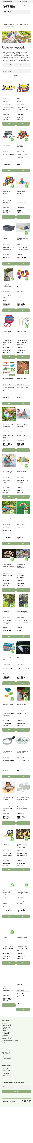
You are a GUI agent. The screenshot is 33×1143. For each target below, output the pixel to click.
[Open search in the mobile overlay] (16, 12)
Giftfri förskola (6, 1026)
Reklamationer (6, 1039)
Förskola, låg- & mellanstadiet (19, 24)
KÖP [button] (9, 170)
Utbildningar (5, 1029)
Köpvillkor (5, 1035)
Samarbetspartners (7, 1032)
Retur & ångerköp (7, 1037)
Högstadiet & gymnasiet (23, 2)
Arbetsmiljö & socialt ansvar (10, 1040)
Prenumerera (16, 1091)
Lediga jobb (5, 1034)
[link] (24, 7)
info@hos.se (5, 1054)
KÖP (9, 124)
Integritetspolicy (7, 1042)
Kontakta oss (6, 1027)
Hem (7, 24)
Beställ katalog (6, 1024)
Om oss (4, 1030)
